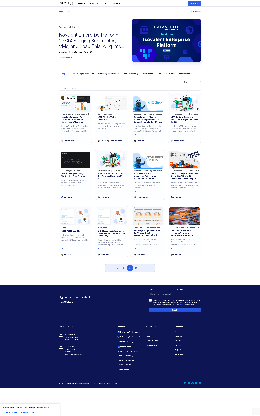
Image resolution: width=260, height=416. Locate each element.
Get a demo (194, 3)
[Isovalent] (66, 3)
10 (137, 268)
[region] (30, 410)
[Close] (57, 406)
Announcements (185, 74)
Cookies (114, 383)
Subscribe (196, 12)
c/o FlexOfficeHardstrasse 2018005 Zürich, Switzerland (73, 351)
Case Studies (169, 74)
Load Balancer (147, 74)
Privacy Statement (10, 412)
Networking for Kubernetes (83, 74)
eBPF (159, 74)
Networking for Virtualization (109, 74)
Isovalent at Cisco (72, 335)
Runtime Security (131, 74)
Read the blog (64, 58)
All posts (65, 74)
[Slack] (200, 383)
